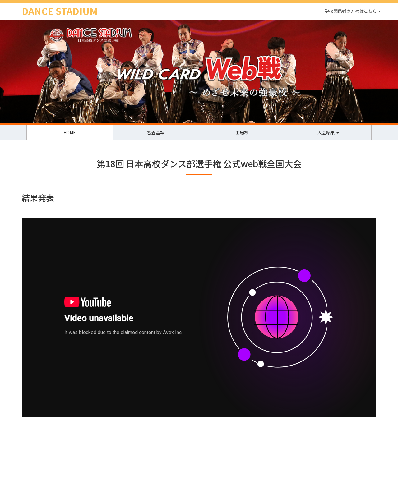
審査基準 (155, 132)
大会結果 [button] (326, 132)
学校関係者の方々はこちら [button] (351, 11)
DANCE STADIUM (60, 11)
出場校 (241, 132)
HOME (69, 132)
